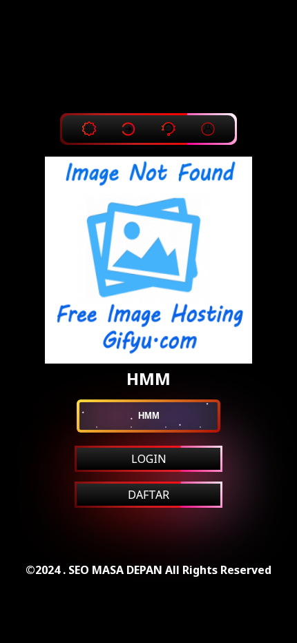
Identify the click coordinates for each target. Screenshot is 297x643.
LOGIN (148, 458)
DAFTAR (148, 494)
